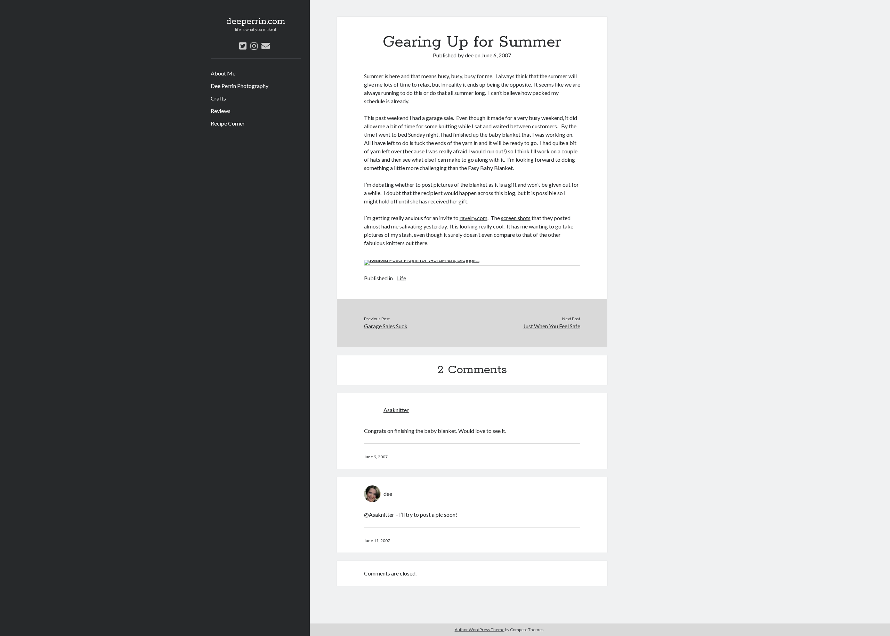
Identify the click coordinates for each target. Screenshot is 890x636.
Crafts (218, 98)
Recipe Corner (228, 123)
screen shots (516, 218)
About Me (223, 73)
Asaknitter (396, 409)
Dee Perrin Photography (239, 85)
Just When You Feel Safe (551, 326)
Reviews (220, 110)
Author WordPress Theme (479, 629)
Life (401, 278)
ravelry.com (473, 218)
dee (469, 55)
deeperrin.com (255, 21)
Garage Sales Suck (385, 326)
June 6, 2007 (496, 55)
